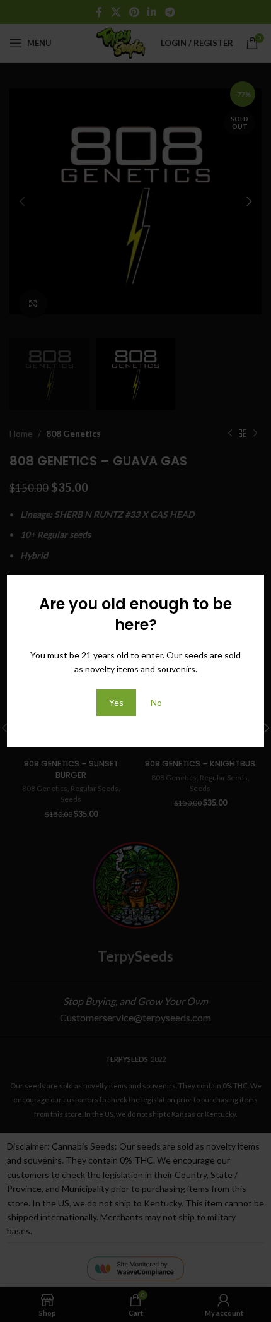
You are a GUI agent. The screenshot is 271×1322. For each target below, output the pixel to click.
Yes (116, 702)
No (156, 702)
